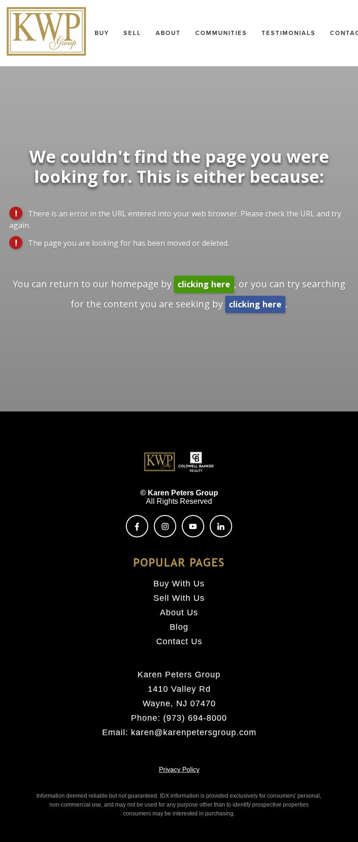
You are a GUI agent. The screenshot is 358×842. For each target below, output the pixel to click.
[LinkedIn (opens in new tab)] (221, 526)
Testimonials (289, 32)
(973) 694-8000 (195, 718)
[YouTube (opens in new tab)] (193, 526)
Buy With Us (179, 583)
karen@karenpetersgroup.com (193, 732)
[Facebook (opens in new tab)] (137, 526)
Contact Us (179, 641)
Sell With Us (179, 598)
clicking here (204, 284)
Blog (179, 627)
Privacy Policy (179, 769)
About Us (179, 612)
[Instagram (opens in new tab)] (165, 526)
